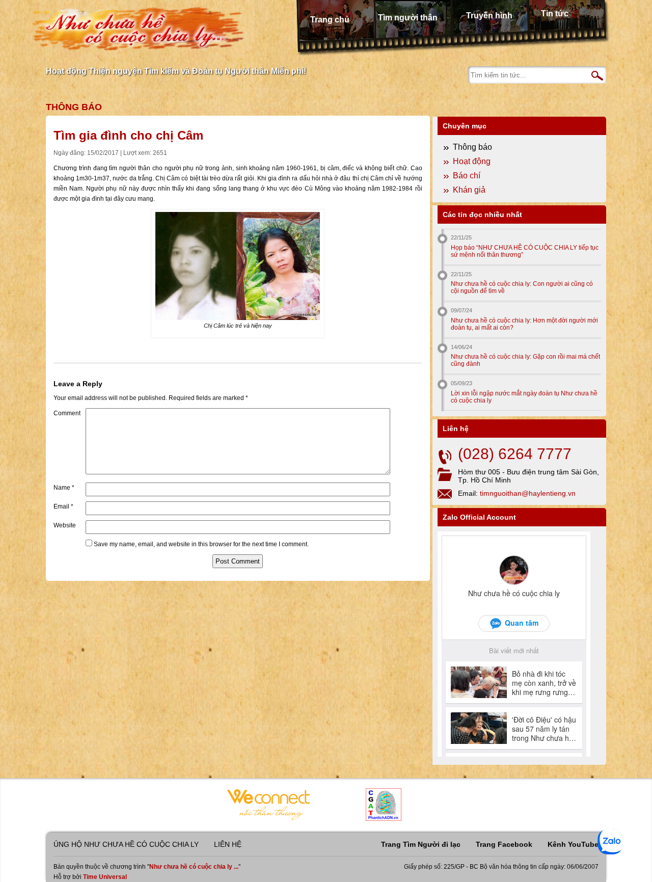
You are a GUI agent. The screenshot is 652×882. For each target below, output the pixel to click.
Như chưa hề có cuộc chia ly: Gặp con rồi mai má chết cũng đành (525, 360)
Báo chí (466, 175)
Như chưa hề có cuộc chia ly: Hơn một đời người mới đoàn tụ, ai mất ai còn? (524, 324)
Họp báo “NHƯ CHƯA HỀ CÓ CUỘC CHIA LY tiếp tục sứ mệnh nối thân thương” (525, 251)
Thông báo (74, 107)
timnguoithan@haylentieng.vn (528, 493)
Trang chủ (329, 19)
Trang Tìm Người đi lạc (420, 844)
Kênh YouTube (573, 844)
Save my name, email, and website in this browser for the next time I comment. (201, 544)
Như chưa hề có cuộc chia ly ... (193, 866)
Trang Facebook (504, 844)
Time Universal (105, 876)
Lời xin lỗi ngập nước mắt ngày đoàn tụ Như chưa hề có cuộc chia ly (524, 397)
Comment (66, 413)
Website (64, 525)
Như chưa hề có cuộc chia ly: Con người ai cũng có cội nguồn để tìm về (522, 287)
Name (63, 487)
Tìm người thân (408, 17)
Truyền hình (489, 15)
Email (63, 506)
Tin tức (554, 13)
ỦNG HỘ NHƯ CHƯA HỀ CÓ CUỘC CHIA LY (126, 844)
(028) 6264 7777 (515, 453)
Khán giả (469, 189)
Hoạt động (472, 161)
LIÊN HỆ (227, 844)
